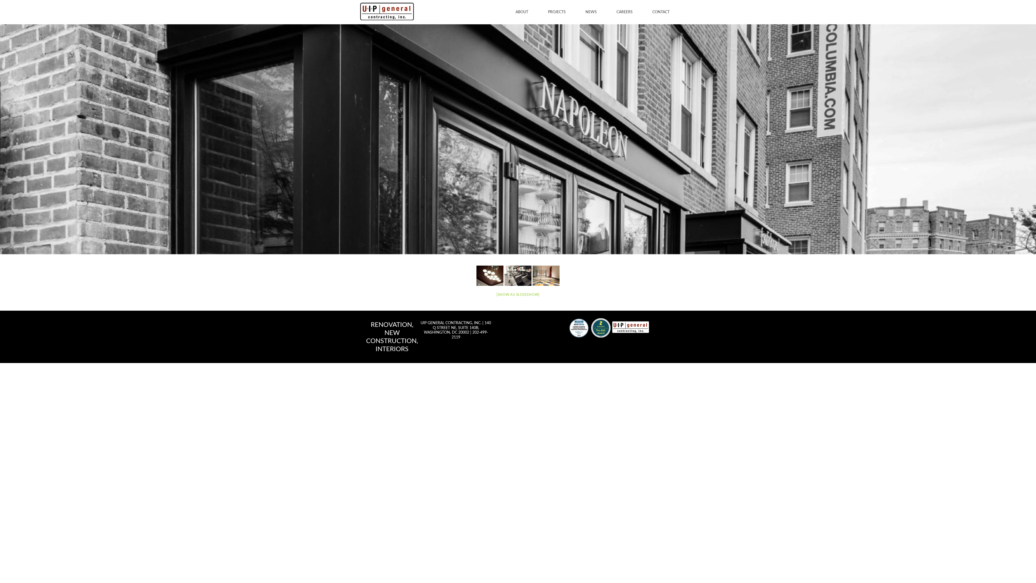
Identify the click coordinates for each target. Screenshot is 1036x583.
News (591, 12)
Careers (624, 12)
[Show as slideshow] (518, 295)
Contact (661, 12)
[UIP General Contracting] (630, 327)
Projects (557, 12)
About (522, 12)
